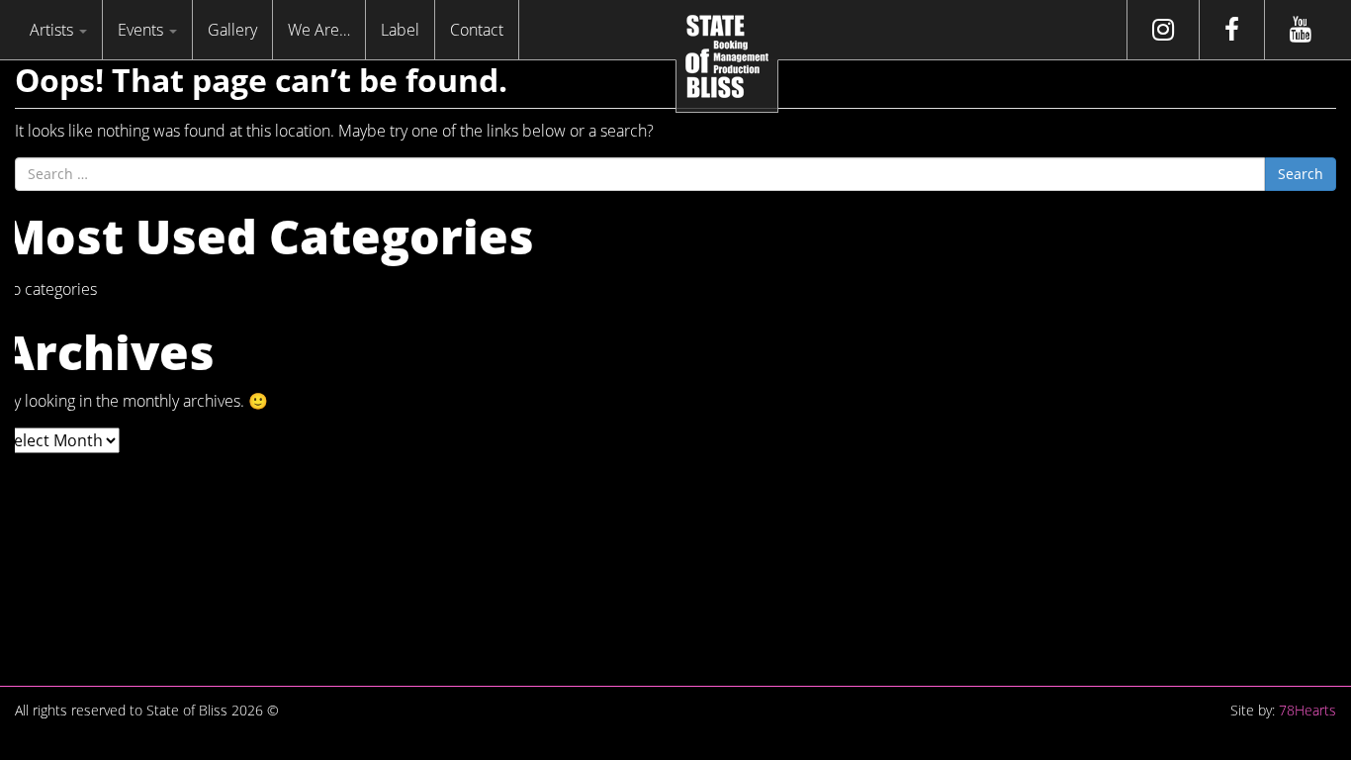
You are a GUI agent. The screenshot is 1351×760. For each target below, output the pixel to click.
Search (1300, 173)
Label (400, 30)
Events (142, 30)
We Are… (319, 30)
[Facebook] (1231, 29)
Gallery (232, 30)
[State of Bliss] (727, 56)
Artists (53, 30)
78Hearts (1307, 710)
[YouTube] (1300, 29)
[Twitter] (1162, 29)
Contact (476, 30)
